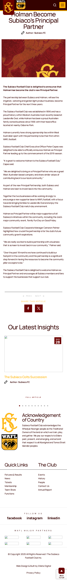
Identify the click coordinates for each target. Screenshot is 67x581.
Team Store (10, 489)
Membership (11, 486)
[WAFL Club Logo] (9, 7)
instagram (34, 518)
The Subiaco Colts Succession (25, 377)
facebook (14, 518)
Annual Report (45, 489)
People (41, 482)
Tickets (8, 482)
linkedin (54, 518)
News (7, 478)
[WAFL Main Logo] (21, 4)
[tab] (19, 405)
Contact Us (43, 486)
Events (41, 474)
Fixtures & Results (13, 474)
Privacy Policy (33, 572)
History (41, 478)
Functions (9, 493)
